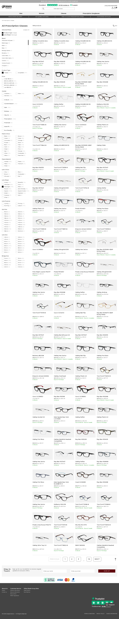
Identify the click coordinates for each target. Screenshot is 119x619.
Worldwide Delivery (15, 16)
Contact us (4, 592)
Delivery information (15, 590)
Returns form (13, 593)
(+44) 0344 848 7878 (111, 5)
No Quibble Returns (41, 16)
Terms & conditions (89, 613)
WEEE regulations (14, 595)
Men (20, 13)
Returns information (15, 592)
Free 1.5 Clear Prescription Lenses (73, 16)
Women (41, 13)
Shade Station (27, 590)
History (3, 590)
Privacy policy (100, 613)
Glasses (63, 13)
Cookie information (111, 613)
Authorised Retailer (104, 16)
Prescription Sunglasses (91, 13)
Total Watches (27, 592)
